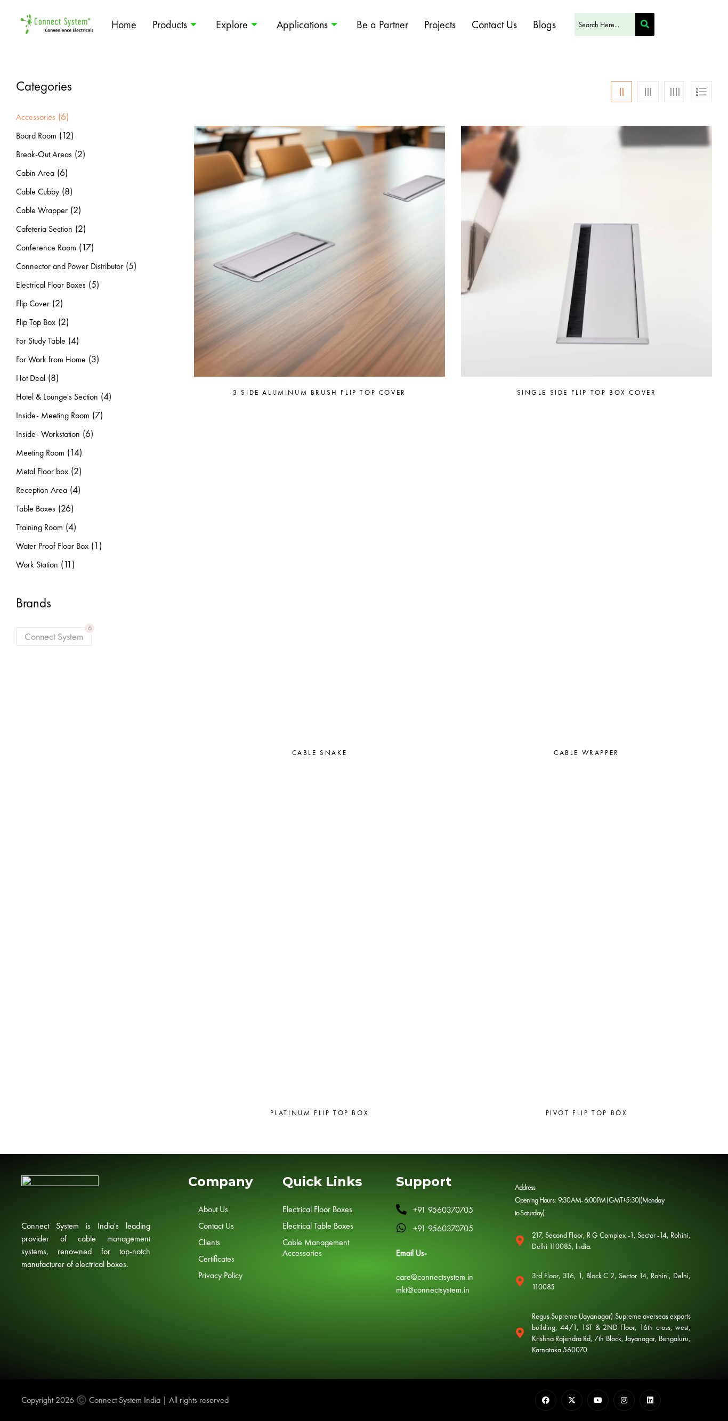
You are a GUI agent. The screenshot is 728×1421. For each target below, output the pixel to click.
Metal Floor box (42, 471)
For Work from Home (51, 359)
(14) (74, 452)
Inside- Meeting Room (53, 415)
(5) (131, 265)
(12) (66, 135)
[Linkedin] (650, 1400)
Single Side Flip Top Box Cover (587, 392)
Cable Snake (319, 753)
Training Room (39, 527)
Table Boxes (35, 508)
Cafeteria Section (44, 228)
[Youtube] (598, 1400)
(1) (96, 545)
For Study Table (41, 340)
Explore (232, 24)
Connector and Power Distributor (69, 266)
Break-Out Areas (44, 154)
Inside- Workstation (48, 434)
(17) (86, 247)
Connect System (54, 636)
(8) (67, 191)
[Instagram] (624, 1400)
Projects (440, 24)
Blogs (544, 24)
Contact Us (494, 24)
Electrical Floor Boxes (51, 284)
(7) (97, 415)
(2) (80, 154)
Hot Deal (30, 378)
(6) (63, 116)
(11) (68, 564)
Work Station (37, 564)
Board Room (36, 135)
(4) (73, 340)
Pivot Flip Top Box (587, 1113)
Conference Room (46, 247)
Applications (302, 24)
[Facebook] (545, 1400)
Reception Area (41, 490)
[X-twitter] (572, 1400)
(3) (93, 359)
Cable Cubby (37, 191)
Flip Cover (33, 303)
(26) (66, 508)
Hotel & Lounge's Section (57, 396)
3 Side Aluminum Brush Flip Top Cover (319, 392)
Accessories (35, 117)
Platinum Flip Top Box (319, 1113)
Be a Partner (382, 24)
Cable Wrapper (42, 210)
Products (169, 24)
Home (123, 24)
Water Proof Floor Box (52, 545)
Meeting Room (40, 452)
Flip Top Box (35, 322)
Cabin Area (35, 172)
